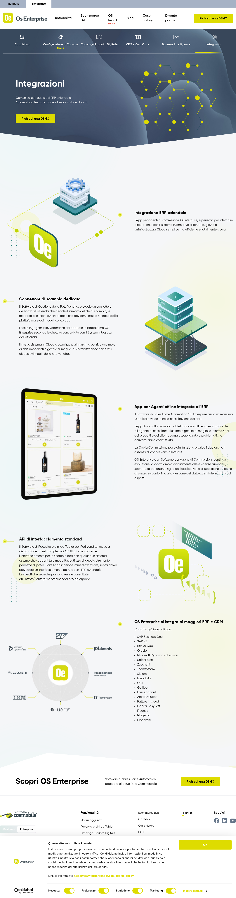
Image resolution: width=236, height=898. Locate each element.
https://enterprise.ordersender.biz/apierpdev (57, 579)
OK (205, 844)
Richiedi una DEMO (213, 18)
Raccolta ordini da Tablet (97, 826)
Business (13, 3)
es (191, 812)
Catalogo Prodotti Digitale (98, 833)
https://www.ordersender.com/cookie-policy (104, 875)
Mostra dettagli (193, 890)
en (187, 812)
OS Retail (112, 18)
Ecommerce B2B (90, 18)
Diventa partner (171, 18)
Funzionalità (62, 18)
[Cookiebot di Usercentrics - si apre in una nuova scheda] (24, 891)
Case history (148, 18)
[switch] (103, 891)
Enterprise (39, 3)
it (183, 812)
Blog (130, 18)
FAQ (141, 832)
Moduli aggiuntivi (91, 820)
